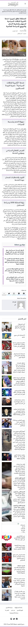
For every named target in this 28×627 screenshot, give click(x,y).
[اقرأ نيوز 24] (12, 3)
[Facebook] (24, 293)
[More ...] (4, 293)
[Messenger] (19, 293)
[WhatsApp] (14, 293)
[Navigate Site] (25, 3)
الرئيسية (24, 9)
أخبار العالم (19, 9)
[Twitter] (9, 293)
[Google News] (11, 619)
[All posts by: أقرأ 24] (21, 304)
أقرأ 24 (21, 30)
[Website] (15, 305)
